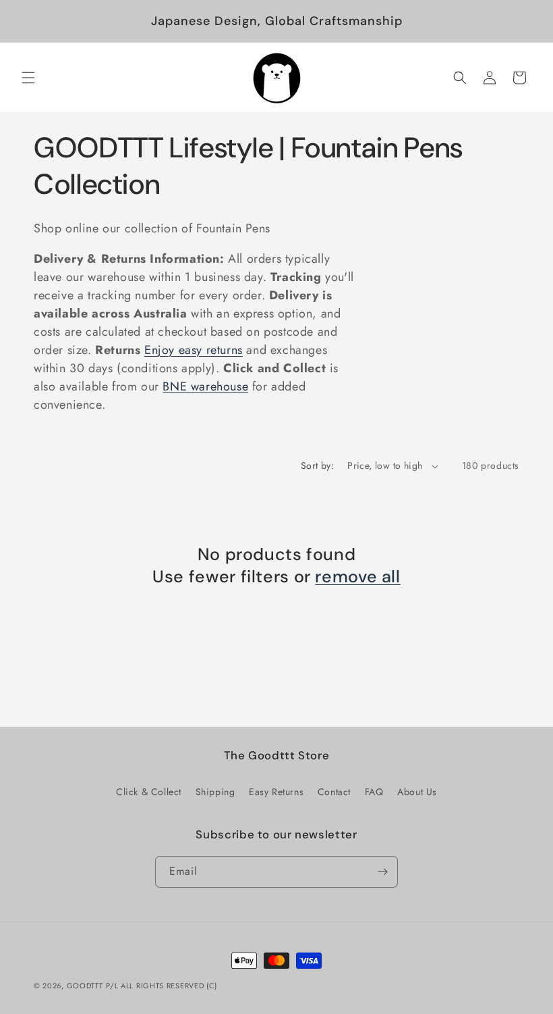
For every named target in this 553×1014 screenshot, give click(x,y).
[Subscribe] (382, 872)
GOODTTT (85, 985)
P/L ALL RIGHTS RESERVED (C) (161, 985)
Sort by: (317, 465)
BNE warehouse (205, 386)
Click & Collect (148, 791)
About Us (417, 791)
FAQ (374, 791)
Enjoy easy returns (193, 350)
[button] (28, 78)
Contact (334, 791)
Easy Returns (276, 791)
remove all (357, 577)
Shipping (215, 791)
